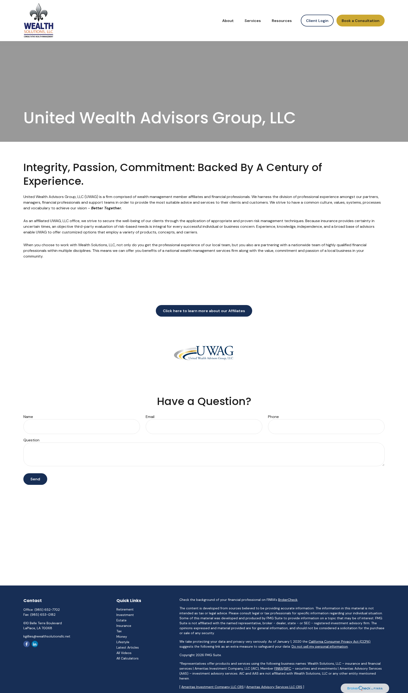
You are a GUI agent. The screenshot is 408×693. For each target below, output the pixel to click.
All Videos (124, 653)
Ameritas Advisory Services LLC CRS (274, 687)
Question (31, 440)
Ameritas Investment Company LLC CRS (212, 687)
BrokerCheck (288, 600)
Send (35, 479)
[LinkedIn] (35, 644)
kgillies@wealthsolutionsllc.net (46, 636)
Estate (121, 620)
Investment (125, 615)
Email (150, 416)
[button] (228, 20)
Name (28, 416)
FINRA (278, 668)
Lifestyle (122, 642)
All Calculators (127, 658)
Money (121, 636)
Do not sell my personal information (320, 646)
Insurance (123, 626)
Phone (273, 416)
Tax (119, 631)
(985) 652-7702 (47, 609)
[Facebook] (26, 644)
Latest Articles (127, 647)
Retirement (125, 609)
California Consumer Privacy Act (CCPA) (339, 641)
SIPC (287, 668)
